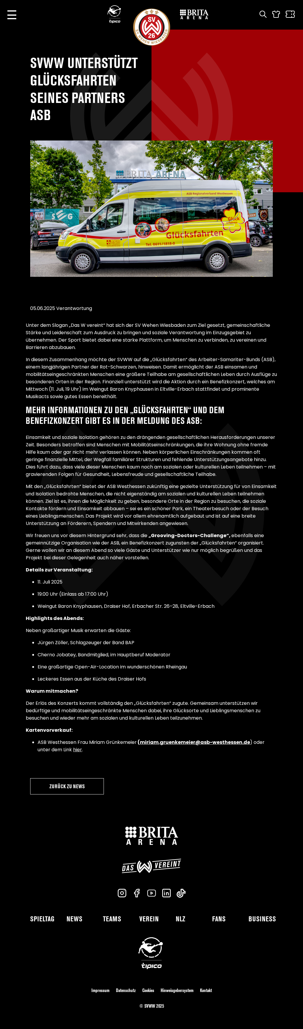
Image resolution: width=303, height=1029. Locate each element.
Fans (218, 919)
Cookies (148, 990)
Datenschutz (126, 990)
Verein (149, 919)
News (74, 919)
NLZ (180, 919)
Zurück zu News (67, 786)
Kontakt (206, 990)
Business (262, 919)
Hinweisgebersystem (177, 990)
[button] (11, 14)
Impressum (100, 990)
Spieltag (42, 919)
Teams (112, 919)
